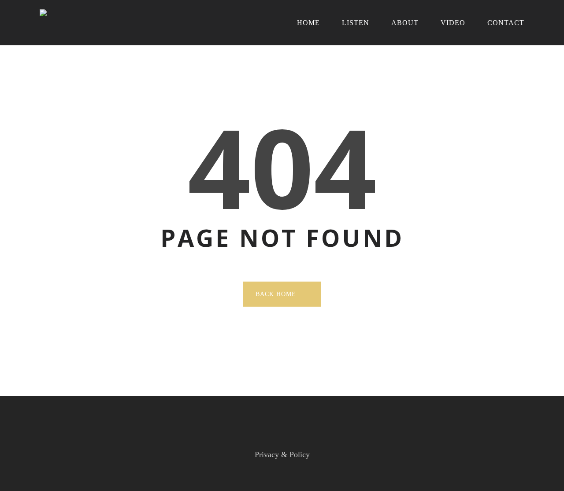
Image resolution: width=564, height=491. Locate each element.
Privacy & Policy (282, 454)
